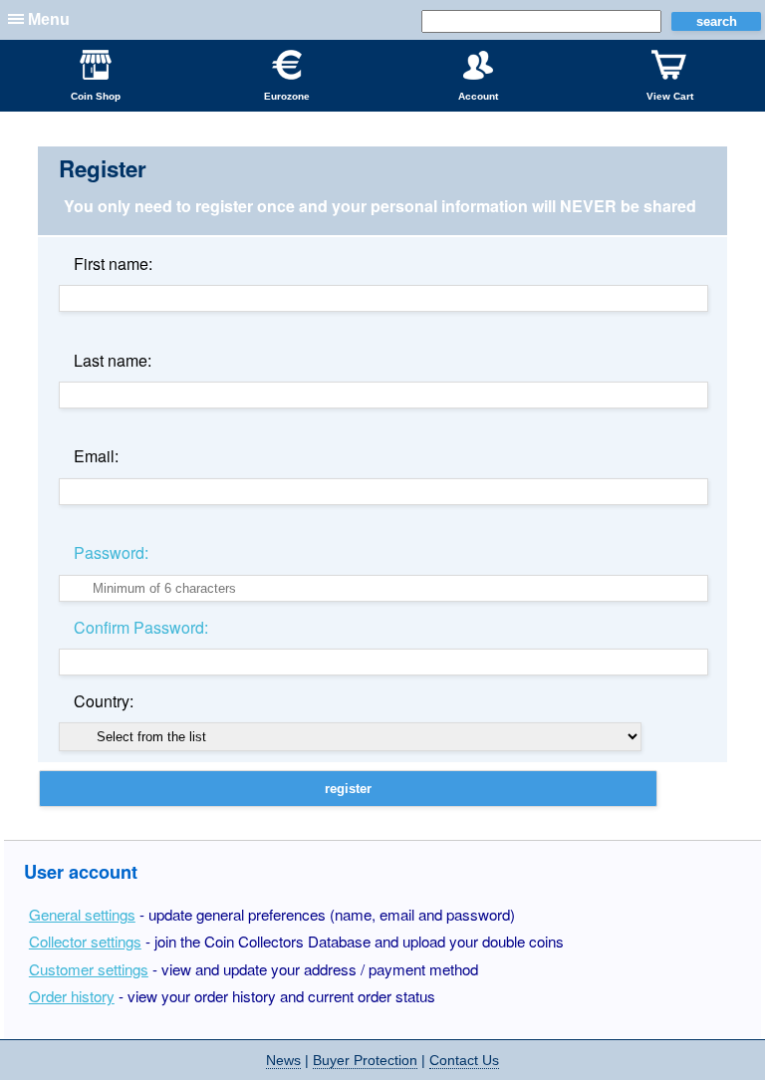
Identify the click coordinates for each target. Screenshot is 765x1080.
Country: (103, 700)
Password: (111, 552)
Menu (49, 19)
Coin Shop (96, 96)
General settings (82, 914)
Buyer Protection (365, 1060)
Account (478, 96)
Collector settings (85, 941)
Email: (96, 455)
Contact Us (464, 1060)
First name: (113, 263)
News (283, 1060)
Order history (72, 995)
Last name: (112, 360)
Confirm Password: (141, 627)
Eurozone (287, 96)
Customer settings (88, 968)
